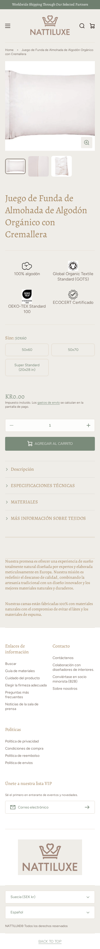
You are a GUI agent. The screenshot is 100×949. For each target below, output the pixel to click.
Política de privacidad (22, 741)
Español (17, 912)
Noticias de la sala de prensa (21, 706)
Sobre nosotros (65, 688)
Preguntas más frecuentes (17, 694)
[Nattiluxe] (50, 25)
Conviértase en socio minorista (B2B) (69, 679)
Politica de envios (19, 763)
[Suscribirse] (88, 807)
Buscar (10, 664)
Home (9, 50)
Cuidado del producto (22, 678)
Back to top (50, 941)
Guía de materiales (20, 671)
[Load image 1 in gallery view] (15, 166)
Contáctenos (63, 658)
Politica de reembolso (22, 755)
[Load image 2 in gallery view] (38, 166)
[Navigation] (7, 25)
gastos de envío (48, 402)
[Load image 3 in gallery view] (61, 166)
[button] (50, 469)
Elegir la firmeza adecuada (26, 685)
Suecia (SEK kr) (23, 897)
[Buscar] (82, 26)
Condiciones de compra (24, 748)
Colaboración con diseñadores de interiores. (73, 667)
